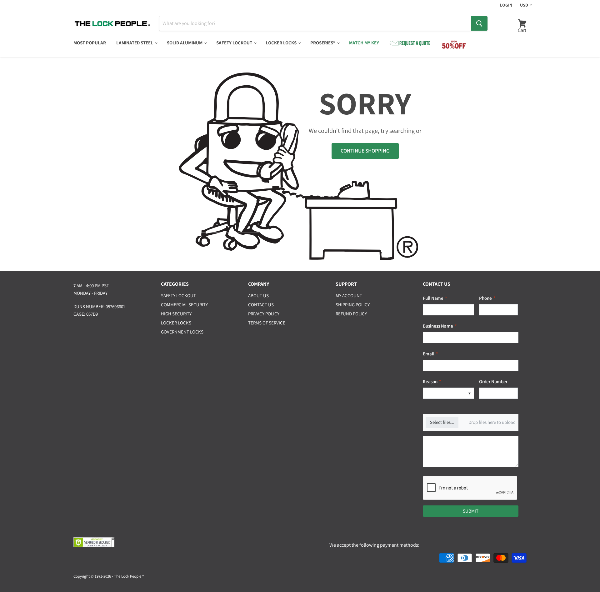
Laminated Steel (135, 43)
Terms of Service (266, 323)
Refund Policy (351, 314)
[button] (469, 393)
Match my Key (364, 43)
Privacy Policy (263, 314)
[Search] (479, 23)
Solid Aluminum (185, 43)
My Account (349, 296)
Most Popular (89, 43)
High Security (176, 314)
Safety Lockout (234, 43)
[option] (444, 393)
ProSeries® (323, 43)
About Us (258, 296)
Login (506, 5)
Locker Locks (282, 43)
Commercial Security (184, 305)
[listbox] (448, 393)
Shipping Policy (353, 305)
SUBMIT (470, 511)
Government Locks (182, 332)
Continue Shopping (365, 150)
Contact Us (261, 305)
